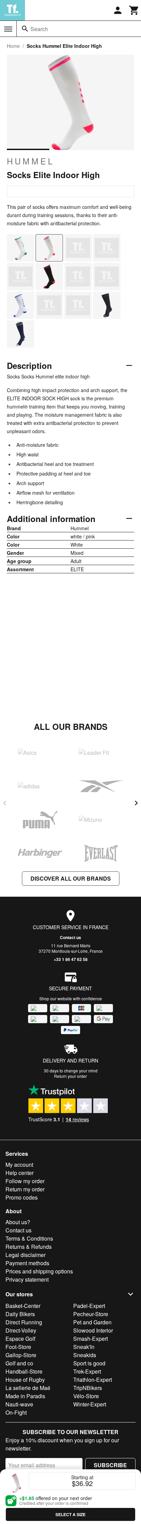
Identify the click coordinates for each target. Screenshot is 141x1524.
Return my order (24, 1189)
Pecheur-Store (90, 1314)
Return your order (70, 1076)
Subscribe (110, 1465)
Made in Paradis (25, 1396)
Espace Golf (20, 1338)
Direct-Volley (20, 1330)
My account (19, 1164)
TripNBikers (87, 1388)
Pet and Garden (92, 1322)
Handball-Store (23, 1371)
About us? (17, 1222)
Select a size (70, 1514)
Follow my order (24, 1181)
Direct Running (23, 1322)
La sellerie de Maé (27, 1388)
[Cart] (134, 10)
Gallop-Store (20, 1355)
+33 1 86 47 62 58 (71, 959)
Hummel (30, 161)
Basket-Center (22, 1306)
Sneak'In (83, 1347)
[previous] (5, 803)
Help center (19, 1173)
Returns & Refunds (28, 1247)
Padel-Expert (89, 1306)
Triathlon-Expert (92, 1379)
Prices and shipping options (39, 1271)
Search (39, 29)
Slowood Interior (93, 1330)
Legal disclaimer (25, 1255)
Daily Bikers (20, 1314)
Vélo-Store (86, 1396)
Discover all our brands (70, 878)
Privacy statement (27, 1279)
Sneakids (84, 1355)
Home (13, 45)
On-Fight (16, 1412)
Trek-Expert (87, 1371)
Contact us (70, 937)
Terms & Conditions (29, 1238)
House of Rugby (25, 1379)
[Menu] (8, 29)
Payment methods (27, 1263)
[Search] (25, 29)
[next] (136, 803)
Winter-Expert (89, 1404)
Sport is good (89, 1363)
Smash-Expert (90, 1338)
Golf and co (19, 1363)
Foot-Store (18, 1347)
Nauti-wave (19, 1404)
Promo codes (21, 1197)
